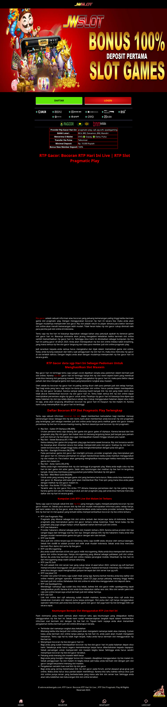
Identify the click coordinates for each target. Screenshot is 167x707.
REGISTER (62, 705)
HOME (21, 705)
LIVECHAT (146, 705)
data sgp (68, 363)
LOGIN (108, 100)
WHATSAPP (104, 705)
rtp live (77, 503)
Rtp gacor (40, 318)
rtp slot (57, 375)
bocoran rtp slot (72, 416)
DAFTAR (59, 100)
